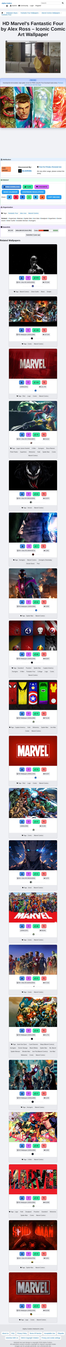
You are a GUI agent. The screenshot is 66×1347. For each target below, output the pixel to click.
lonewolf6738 (38, 338)
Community (24, 6)
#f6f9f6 (51, 230)
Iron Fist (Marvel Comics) (40, 1051)
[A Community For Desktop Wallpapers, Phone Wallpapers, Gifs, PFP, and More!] (2, 13)
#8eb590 (55, 230)
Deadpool (44, 218)
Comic (30, 344)
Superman (12, 218)
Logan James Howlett (22, 448)
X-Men (34, 448)
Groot (29, 887)
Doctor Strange (22, 1048)
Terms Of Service (35, 1333)
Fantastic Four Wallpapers (30, 13)
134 (37, 382)
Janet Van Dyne (22, 1044)
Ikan (39, 391)
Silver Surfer (11, 221)
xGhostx (38, 987)
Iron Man (36, 218)
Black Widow (34, 1048)
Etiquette (61, 1333)
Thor (38, 563)
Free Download (12, 187)
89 (37, 654)
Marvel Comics (33, 213)
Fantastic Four (6, 15)
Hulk (38, 452)
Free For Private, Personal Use (50, 167)
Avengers (32, 221)
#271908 (46, 230)
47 (37, 822)
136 (37, 330)
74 (37, 769)
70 (37, 434)
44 (37, 1030)
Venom (30, 508)
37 (37, 978)
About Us (5, 1333)
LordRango (39, 554)
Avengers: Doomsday (45, 560)
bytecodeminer (39, 1314)
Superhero (52, 218)
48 (37, 926)
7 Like (28, 187)
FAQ (12, 1333)
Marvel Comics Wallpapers (51, 13)
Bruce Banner (50, 448)
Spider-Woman (15, 1051)
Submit (14, 6)
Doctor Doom (30, 563)
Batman (20, 218)
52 (37, 602)
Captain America (48, 668)
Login (32, 6)
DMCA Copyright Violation (30, 1338)
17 (37, 1093)
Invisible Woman (22, 221)
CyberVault (38, 286)
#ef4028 (41, 230)
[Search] (62, 3)
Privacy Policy (22, 1333)
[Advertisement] (33, 142)
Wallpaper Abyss (12, 13)
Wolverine (32, 452)
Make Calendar (10, 192)
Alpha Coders (7, 3)
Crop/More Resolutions (32, 192)
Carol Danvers (33, 1044)
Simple (49, 291)
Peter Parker (14, 452)
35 (37, 1198)
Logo (29, 396)
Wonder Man (26, 1051)
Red (24, 396)
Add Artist (5, 169)
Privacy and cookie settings (51, 1338)
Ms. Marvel (52, 1048)
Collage (40, 671)
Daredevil (21, 668)
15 (37, 1254)
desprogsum (39, 1262)
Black (43, 291)
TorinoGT (39, 722)
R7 (39, 610)
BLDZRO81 (27, 171)
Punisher (28, 668)
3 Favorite (42, 187)
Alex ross (23, 213)
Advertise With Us (12, 1338)
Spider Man (27, 218)
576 (37, 278)
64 (37, 494)
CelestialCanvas (39, 502)
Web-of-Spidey (39, 443)
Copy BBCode (54, 197)
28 (37, 1146)
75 (37, 714)
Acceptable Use (49, 1333)
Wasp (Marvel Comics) (47, 1044)
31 (37, 874)
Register (38, 6)
